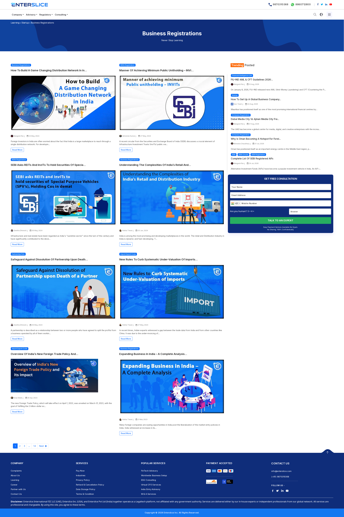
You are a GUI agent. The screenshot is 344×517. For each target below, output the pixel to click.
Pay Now (80, 470)
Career (14, 484)
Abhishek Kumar (128, 136)
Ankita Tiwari (127, 230)
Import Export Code (128, 254)
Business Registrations (21, 65)
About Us (15, 475)
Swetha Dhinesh (20, 230)
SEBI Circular (243, 154)
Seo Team (238, 104)
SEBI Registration (258, 154)
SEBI (233, 154)
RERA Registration (127, 65)
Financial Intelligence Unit (242, 75)
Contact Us (16, 494)
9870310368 (280, 4)
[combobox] (235, 203)
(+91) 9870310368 (280, 476)
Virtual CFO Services (151, 484)
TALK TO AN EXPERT (280, 220)
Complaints (16, 470)
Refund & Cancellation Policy (90, 484)
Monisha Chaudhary (241, 144)
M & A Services (148, 494)
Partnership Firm (18, 254)
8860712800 (303, 4)
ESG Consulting (148, 480)
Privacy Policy (83, 480)
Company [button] (17, 14)
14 (34, 445)
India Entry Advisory (150, 489)
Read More (17, 150)
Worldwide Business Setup (154, 475)
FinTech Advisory (149, 470)
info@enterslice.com (281, 471)
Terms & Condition (85, 494)
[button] (315, 14)
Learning (15, 22)
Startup (25, 22)
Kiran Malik (18, 398)
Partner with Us (18, 489)
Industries (80, 475)
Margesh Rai (19, 136)
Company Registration (241, 115)
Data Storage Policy (85, 489)
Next (42, 445)
